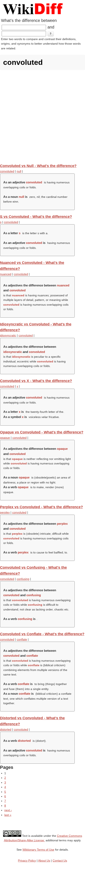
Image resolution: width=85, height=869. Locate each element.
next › (8, 810)
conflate (22, 639)
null (19, 171)
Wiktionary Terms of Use (38, 849)
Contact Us (60, 860)
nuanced (5, 274)
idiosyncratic (8, 335)
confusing (23, 579)
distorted (5, 729)
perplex (5, 512)
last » (7, 815)
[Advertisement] (42, 116)
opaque (5, 437)
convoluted (7, 171)
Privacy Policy (27, 860)
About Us (44, 860)
